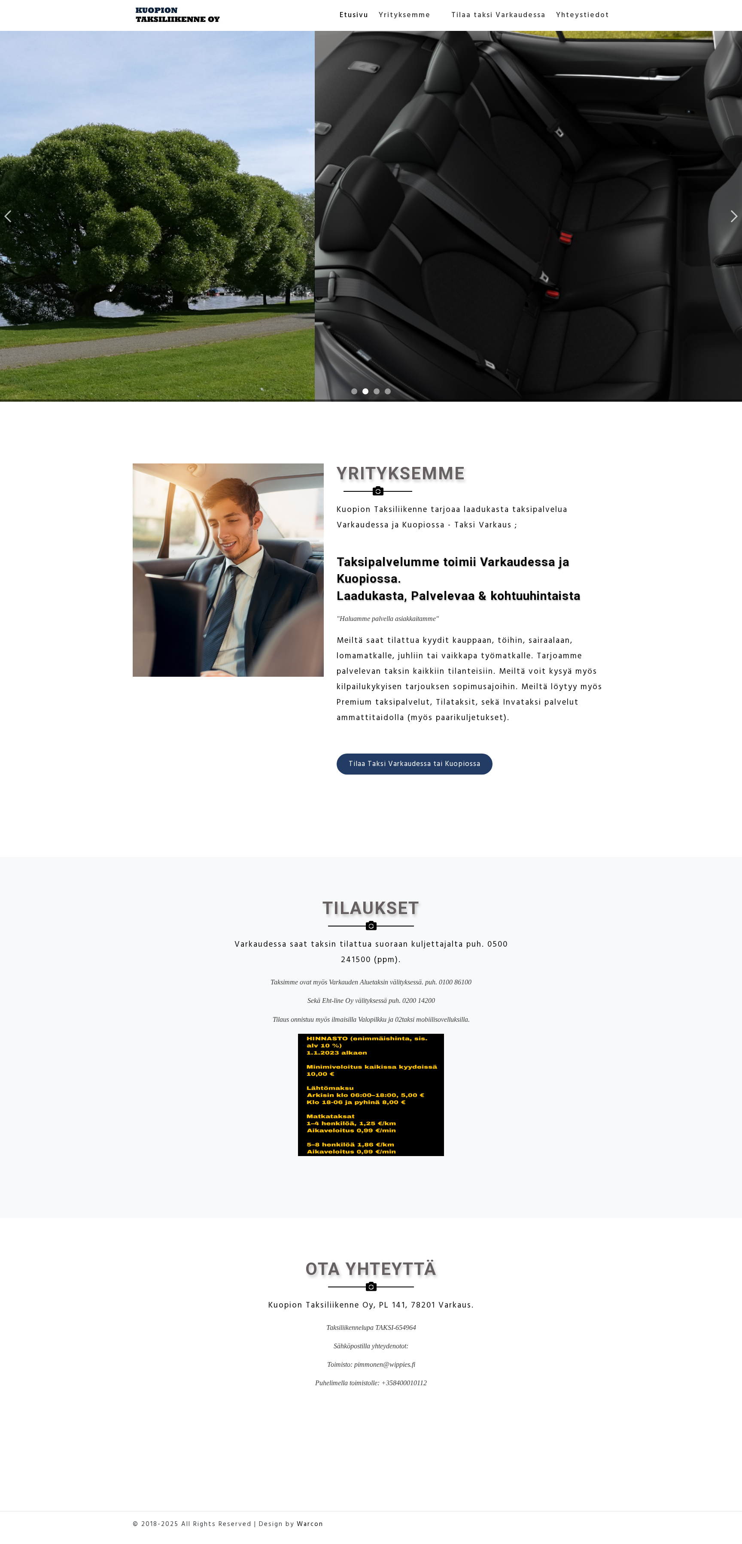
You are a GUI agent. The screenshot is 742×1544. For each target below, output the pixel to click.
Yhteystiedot (582, 15)
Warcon (310, 1524)
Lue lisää (61, 267)
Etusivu (354, 15)
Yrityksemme (405, 15)
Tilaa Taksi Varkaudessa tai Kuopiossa (414, 764)
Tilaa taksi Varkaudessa (498, 15)
